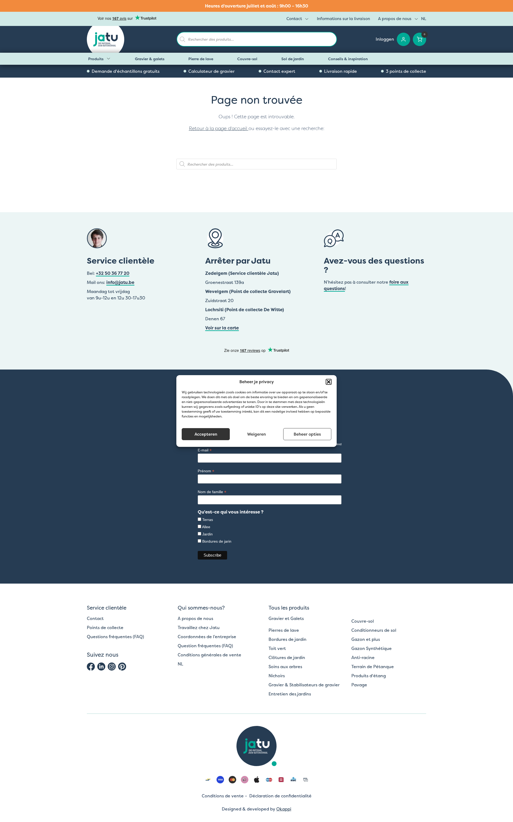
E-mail (205, 450)
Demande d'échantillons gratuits (126, 71)
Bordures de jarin (216, 541)
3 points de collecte (406, 71)
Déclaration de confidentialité (280, 795)
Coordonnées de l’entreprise (207, 637)
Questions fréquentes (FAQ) (115, 637)
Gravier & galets (149, 58)
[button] (328, 382)
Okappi (283, 809)
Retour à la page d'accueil (218, 128)
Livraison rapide (340, 71)
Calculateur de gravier (211, 71)
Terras (207, 519)
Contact (294, 18)
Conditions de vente (223, 795)
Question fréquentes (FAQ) (205, 646)
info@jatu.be (120, 282)
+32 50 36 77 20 (112, 273)
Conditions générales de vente (209, 655)
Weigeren (256, 434)
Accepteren (206, 434)
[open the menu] (307, 19)
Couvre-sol (247, 58)
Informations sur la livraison (343, 18)
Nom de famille (212, 491)
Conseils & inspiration (348, 58)
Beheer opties (307, 434)
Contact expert (279, 71)
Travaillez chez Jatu (199, 627)
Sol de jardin (292, 58)
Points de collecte (105, 627)
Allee (206, 527)
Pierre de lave (200, 58)
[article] (256, 6)
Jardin (207, 534)
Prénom (206, 471)
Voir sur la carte (222, 328)
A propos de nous (394, 18)
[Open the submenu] (108, 58)
